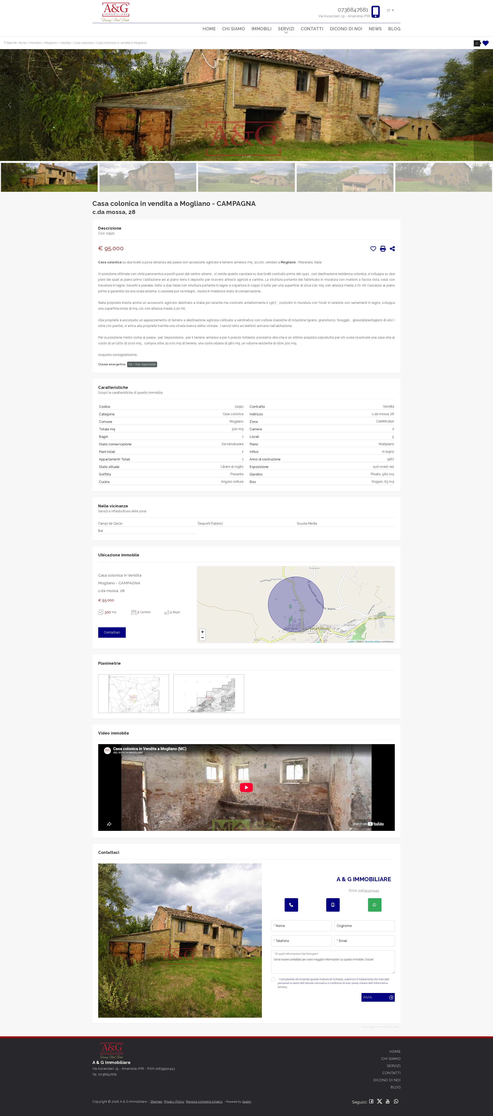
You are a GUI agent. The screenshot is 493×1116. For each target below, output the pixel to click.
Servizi (286, 28)
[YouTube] (388, 1101)
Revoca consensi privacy (204, 1101)
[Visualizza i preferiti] (485, 44)
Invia (367, 997)
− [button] (202, 637)
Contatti (312, 28)
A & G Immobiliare (364, 879)
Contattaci (112, 632)
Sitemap (156, 1101)
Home (209, 28)
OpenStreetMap (373, 641)
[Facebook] (371, 1101)
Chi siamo (233, 28)
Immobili (262, 28)
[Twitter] (380, 1101)
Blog (394, 28)
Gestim (246, 1101)
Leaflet (351, 641)
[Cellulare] (333, 905)
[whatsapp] (374, 905)
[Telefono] (291, 905)
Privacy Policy (174, 1101)
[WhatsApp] (396, 1101)
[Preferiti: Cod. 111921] (373, 249)
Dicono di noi (346, 28)
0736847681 (353, 10)
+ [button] (202, 631)
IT (389, 10)
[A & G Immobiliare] (115, 12)
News (375, 28)
